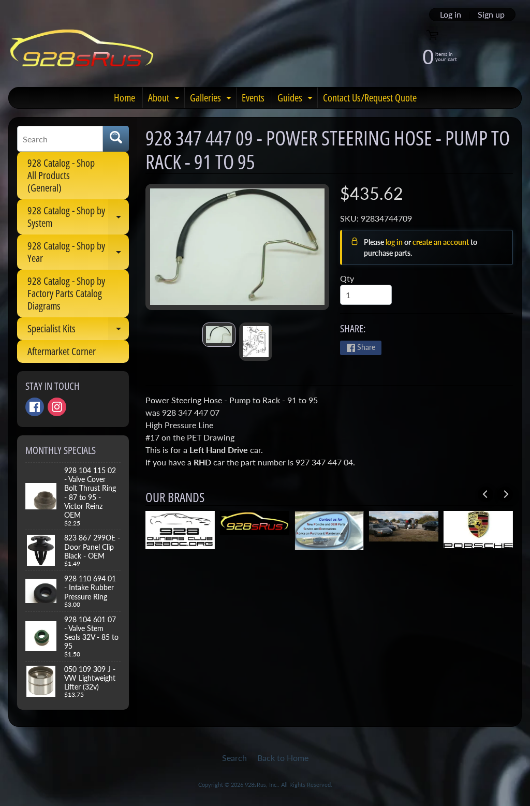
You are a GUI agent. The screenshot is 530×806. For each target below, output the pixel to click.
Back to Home (282, 758)
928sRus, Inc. (261, 784)
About (165, 99)
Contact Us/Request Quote (370, 98)
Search (234, 758)
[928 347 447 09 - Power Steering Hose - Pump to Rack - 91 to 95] (218, 335)
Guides (296, 99)
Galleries (212, 99)
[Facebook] (34, 407)
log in (395, 242)
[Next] (505, 494)
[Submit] (116, 139)
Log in (450, 14)
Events (253, 98)
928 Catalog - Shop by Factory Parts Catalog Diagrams (66, 293)
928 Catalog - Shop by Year (78, 253)
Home (124, 98)
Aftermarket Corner (61, 351)
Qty (347, 278)
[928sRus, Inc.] (82, 52)
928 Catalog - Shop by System (78, 217)
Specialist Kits (78, 330)
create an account (441, 242)
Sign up (491, 14)
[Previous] (485, 494)
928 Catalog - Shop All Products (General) (61, 175)
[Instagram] (57, 407)
